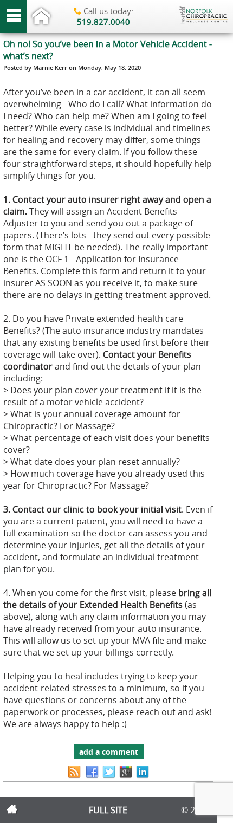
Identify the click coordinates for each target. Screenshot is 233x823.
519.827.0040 (103, 21)
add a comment (108, 752)
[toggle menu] (13, 16)
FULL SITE (108, 810)
